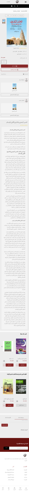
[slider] (24, 125)
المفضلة (20, 489)
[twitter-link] (14, 6)
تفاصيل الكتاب (22, 58)
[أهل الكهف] (21, 386)
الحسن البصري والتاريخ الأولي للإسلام (14, 91)
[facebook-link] (17, 6)
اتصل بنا (25, 479)
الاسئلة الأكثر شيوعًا (10, 470)
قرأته (8, 15)
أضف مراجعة (4, 425)
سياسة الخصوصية (11, 475)
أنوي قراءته (21, 15)
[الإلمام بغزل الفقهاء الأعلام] (7, 386)
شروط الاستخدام (11, 479)
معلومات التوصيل (11, 477)
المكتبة (26, 472)
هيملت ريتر (20, 51)
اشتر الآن (22, 365)
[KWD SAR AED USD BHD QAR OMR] (14, 2)
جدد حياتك (11, 358)
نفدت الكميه (21, 405)
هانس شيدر (15, 51)
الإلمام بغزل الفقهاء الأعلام (8, 399)
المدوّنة (25, 475)
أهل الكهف (25, 399)
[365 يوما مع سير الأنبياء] (21, 346)
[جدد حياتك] (7, 346)
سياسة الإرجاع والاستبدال (9, 472)
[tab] (21, 417)
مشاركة (4, 74)
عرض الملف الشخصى (14, 95)
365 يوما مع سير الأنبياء (22, 358)
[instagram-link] (11, 6)
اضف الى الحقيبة (13, 69)
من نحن (25, 477)
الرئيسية (25, 470)
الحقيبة (14, 489)
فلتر (8, 489)
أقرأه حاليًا (14, 15)
